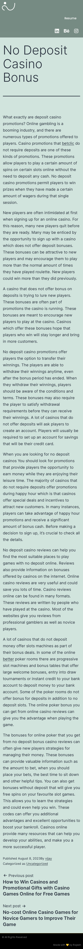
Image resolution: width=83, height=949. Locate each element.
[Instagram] (76, 31)
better (8, 659)
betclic (68, 143)
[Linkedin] (57, 31)
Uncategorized (37, 864)
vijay (48, 858)
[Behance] (66, 31)
